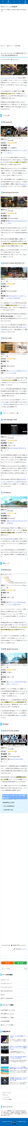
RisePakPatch (10, 539)
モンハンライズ (15, 59)
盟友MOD (6, 404)
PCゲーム (10, 45)
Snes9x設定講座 (5, 1021)
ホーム (3, 45)
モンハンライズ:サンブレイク (9, 78)
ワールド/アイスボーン (7, 987)
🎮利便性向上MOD (9, 802)
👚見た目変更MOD (9, 806)
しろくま (24, 949)
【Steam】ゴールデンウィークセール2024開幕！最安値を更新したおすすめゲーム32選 (18, 1079)
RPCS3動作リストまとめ (7, 1014)
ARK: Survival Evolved (6, 991)
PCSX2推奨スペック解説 (7, 1017)
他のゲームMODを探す (7, 998)
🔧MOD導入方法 (8, 810)
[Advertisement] (14, 29)
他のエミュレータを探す (7, 1025)
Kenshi (2, 994)
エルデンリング (5, 980)
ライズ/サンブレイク (6, 983)
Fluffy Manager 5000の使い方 (18, 448)
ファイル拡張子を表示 (18, 481)
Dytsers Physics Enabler (16, 759)
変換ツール (19, 715)
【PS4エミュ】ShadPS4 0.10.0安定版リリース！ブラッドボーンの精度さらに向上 (18, 1048)
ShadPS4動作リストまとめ (8, 1010)
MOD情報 (18, 45)
